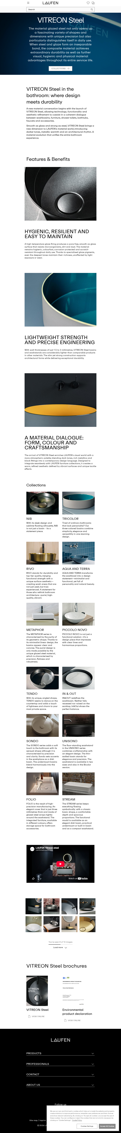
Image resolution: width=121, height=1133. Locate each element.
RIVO (30, 569)
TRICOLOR (70, 519)
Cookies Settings (87, 1126)
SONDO (32, 741)
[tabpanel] (60, 44)
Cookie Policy (77, 1120)
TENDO (31, 694)
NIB (29, 519)
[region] (83, 1118)
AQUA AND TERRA (76, 569)
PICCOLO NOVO (74, 630)
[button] (92, 9)
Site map (33, 1120)
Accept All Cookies (107, 1126)
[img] (42, 503)
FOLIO (31, 799)
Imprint (42, 1120)
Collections (58, 68)
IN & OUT (69, 694)
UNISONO (69, 741)
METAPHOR (35, 630)
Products (33, 1053)
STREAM (68, 799)
